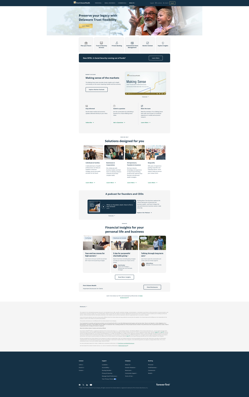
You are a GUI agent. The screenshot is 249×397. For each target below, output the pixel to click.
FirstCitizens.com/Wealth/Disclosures (126, 343)
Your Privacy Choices (108, 379)
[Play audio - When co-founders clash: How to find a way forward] (103, 207)
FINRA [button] (157, 332)
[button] (162, 332)
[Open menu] (134, 201)
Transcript (144, 96)
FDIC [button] (128, 336)
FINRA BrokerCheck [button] (123, 346)
